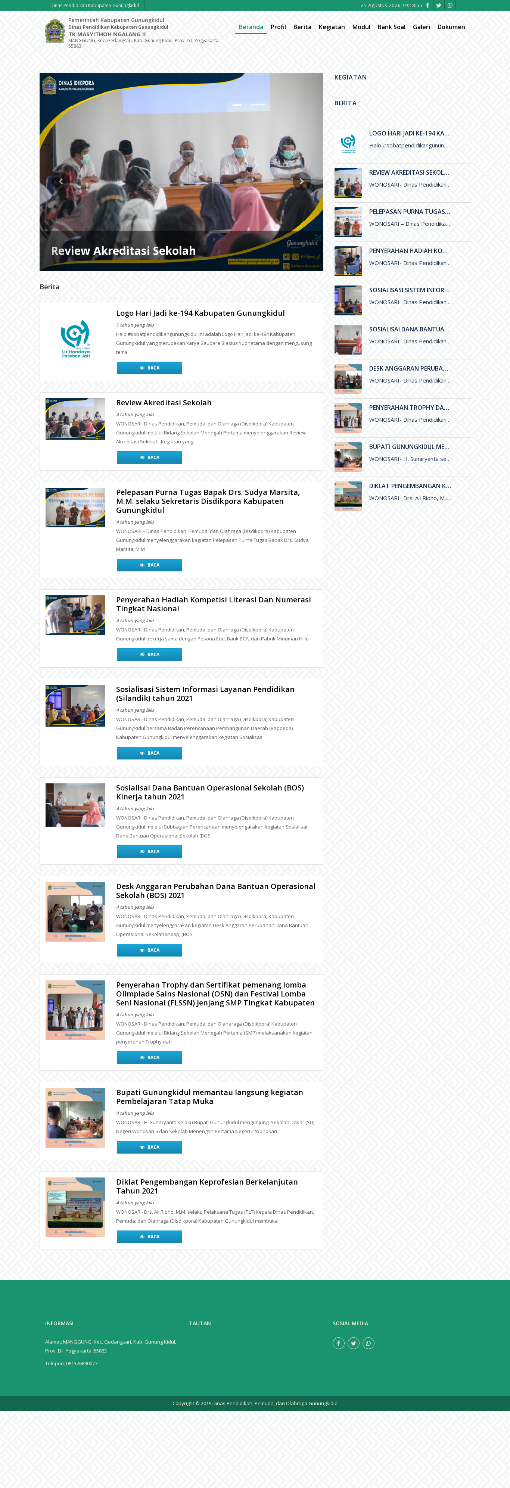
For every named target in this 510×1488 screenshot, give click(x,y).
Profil (278, 27)
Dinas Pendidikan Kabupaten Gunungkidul (94, 5)
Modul (361, 27)
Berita (302, 27)
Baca (152, 359)
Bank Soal (391, 27)
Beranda (251, 27)
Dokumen (451, 27)
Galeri (421, 27)
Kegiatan (332, 27)
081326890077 (81, 1354)
